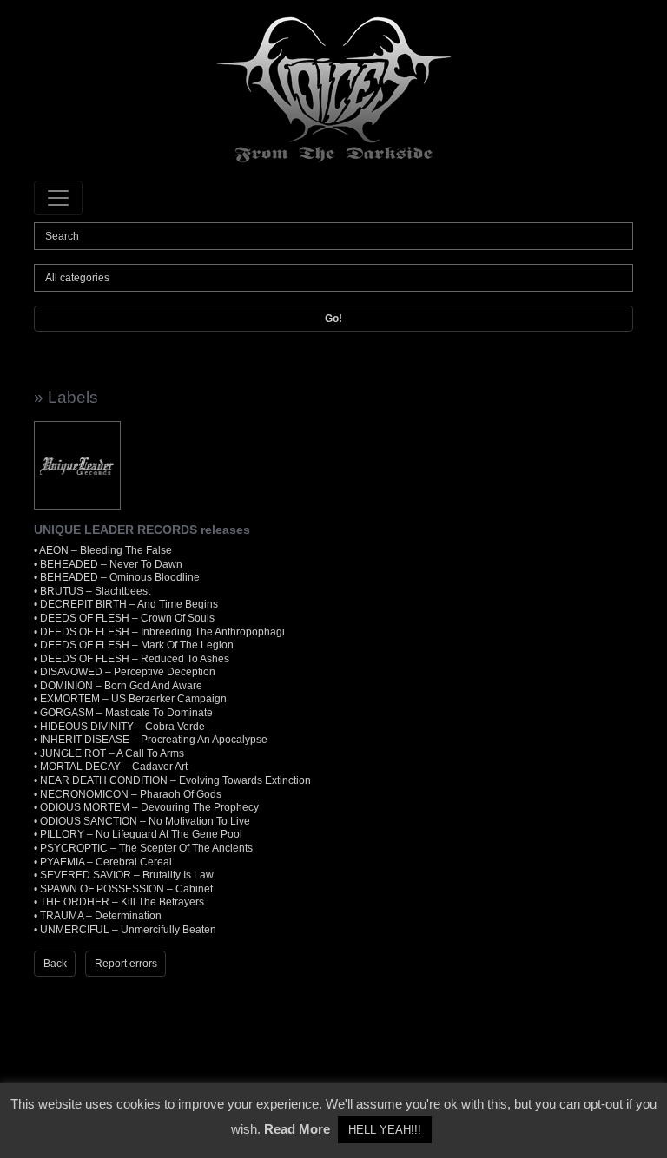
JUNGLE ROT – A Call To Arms (112, 753)
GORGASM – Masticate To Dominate (126, 713)
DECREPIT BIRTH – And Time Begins (129, 604)
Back (55, 963)
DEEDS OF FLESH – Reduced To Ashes (134, 659)
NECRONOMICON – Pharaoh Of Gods (130, 794)
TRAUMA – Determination (101, 916)
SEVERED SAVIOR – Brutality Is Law (127, 875)
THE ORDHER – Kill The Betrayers (122, 902)
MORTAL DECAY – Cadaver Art (114, 766)
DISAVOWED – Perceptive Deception (127, 672)
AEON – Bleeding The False (105, 550)
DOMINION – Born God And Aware (121, 686)
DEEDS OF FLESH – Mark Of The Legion (137, 645)
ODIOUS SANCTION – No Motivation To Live (145, 821)
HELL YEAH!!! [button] (384, 1129)
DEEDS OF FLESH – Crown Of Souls (127, 618)
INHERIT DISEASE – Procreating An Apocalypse (153, 740)
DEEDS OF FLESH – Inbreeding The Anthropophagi (162, 632)
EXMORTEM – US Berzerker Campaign (133, 699)
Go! (333, 319)
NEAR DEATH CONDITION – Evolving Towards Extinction (175, 780)
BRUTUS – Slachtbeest (95, 591)
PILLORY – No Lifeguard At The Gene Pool (141, 834)
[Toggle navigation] (58, 198)
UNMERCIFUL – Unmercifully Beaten (128, 930)
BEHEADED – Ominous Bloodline (120, 577)
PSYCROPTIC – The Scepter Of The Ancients (146, 848)
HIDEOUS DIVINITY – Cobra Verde (122, 726)
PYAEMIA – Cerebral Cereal (106, 862)
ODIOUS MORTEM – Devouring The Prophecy (149, 807)
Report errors (126, 963)
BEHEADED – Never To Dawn (111, 564)
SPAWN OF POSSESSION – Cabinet (126, 889)
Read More (297, 1129)
